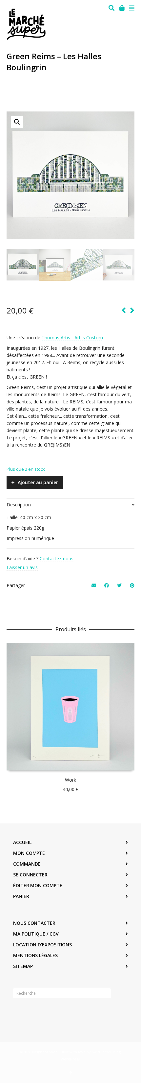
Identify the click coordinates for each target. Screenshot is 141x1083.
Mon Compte (29, 853)
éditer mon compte (37, 885)
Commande (26, 864)
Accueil (22, 842)
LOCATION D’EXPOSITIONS (42, 944)
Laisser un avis (22, 567)
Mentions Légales (35, 955)
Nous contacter (34, 923)
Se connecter (30, 874)
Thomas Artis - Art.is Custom (72, 337)
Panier (21, 896)
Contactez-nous (56, 558)
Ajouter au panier (38, 482)
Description (19, 504)
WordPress (70, 1059)
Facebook (18, 1013)
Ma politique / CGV (36, 934)
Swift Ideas (101, 1051)
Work (70, 780)
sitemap (22, 966)
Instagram (33, 1013)
